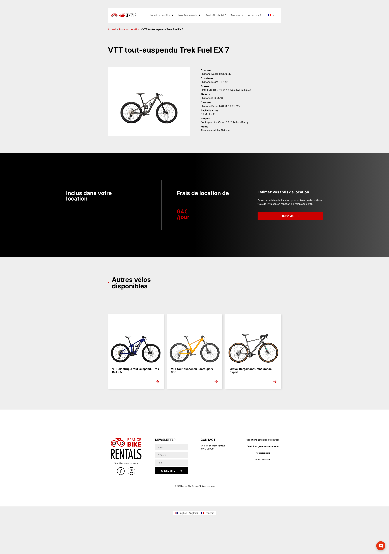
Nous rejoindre (263, 453)
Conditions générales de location (263, 446)
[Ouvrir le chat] (380, 545)
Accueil (112, 29)
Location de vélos (129, 29)
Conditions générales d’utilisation (262, 440)
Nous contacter (262, 459)
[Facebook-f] (121, 471)
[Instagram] (131, 471)
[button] (161, 15)
